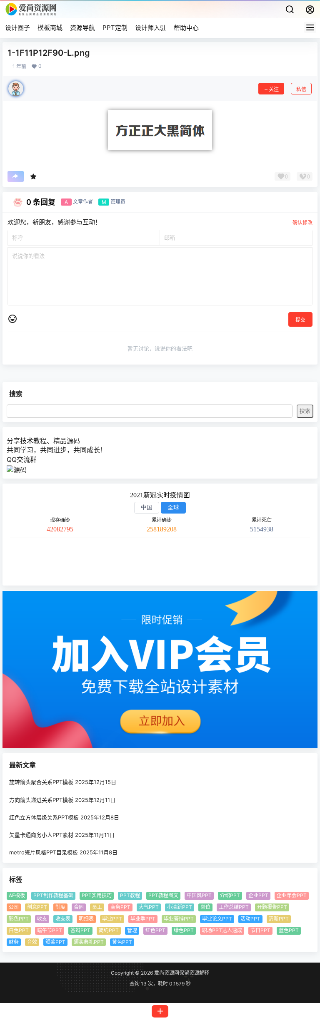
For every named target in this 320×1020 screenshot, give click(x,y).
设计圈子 (17, 28)
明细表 (86, 919)
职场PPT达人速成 (222, 930)
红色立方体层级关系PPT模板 (44, 817)
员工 (97, 907)
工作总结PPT (234, 907)
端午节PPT (49, 930)
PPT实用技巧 (97, 896)
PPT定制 (115, 28)
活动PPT (250, 919)
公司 (14, 907)
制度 (60, 907)
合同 (79, 907)
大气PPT (149, 907)
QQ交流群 (22, 459)
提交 (300, 320)
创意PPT (37, 907)
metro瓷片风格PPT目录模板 (43, 852)
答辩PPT (80, 930)
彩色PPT (19, 919)
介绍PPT (230, 896)
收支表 (62, 919)
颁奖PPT (55, 942)
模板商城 (50, 28)
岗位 (205, 907)
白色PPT (19, 930)
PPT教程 (130, 896)
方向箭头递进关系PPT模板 (41, 800)
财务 (14, 942)
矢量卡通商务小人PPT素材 (41, 834)
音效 (32, 942)
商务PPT (120, 907)
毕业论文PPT (217, 919)
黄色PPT (122, 942)
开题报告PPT (272, 907)
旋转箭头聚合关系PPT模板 (41, 782)
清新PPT (279, 919)
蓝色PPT (289, 930)
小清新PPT (179, 907)
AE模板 (17, 896)
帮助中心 (186, 28)
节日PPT (260, 930)
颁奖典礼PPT (89, 942)
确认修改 (302, 222)
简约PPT (109, 930)
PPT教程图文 (163, 896)
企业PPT (258, 896)
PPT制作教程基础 (53, 896)
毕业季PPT (142, 919)
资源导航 (82, 28)
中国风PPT (199, 896)
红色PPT (155, 930)
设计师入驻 (150, 28)
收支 (42, 919)
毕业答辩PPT (179, 919)
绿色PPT (184, 930)
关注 (274, 89)
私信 (301, 89)
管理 (132, 930)
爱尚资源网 (166, 973)
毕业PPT (112, 919)
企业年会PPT (292, 896)
